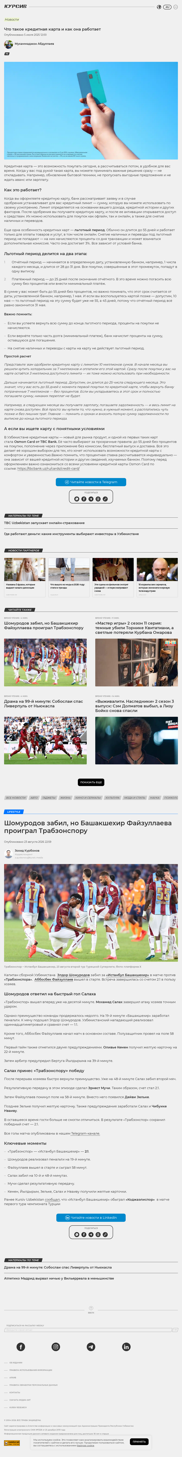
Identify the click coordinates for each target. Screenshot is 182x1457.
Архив (12, 1378)
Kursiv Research (18, 1408)
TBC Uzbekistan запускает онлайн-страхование (44, 523)
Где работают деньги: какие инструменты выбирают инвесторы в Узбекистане (71, 534)
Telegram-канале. (85, 1133)
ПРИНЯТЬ (139, 1441)
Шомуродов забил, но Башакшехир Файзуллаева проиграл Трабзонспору (44, 625)
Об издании (15, 1363)
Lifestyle (14, 811)
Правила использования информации (30, 1370)
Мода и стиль (135, 797)
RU (167, 7)
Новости (12, 19)
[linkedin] (126, 1347)
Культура (112, 797)
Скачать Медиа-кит (20, 1400)
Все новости (16, 797)
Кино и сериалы (88, 797)
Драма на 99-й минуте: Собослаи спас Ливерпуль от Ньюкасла (43, 703)
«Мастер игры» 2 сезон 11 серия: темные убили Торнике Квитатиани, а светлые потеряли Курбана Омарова (134, 628)
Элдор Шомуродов (73, 975)
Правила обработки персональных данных (33, 1385)
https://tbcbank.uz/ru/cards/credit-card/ (48, 469)
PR (7, 54)
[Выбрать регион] (159, 7)
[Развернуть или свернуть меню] (175, 7)
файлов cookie (85, 1445)
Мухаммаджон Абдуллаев (34, 43)
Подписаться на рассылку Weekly (25, 1326)
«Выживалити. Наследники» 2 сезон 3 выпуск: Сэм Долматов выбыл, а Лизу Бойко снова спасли (134, 706)
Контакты (14, 1393)
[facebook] (21, 1347)
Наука (155, 797)
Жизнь (65, 797)
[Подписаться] (175, 1330)
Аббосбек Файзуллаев (53, 979)
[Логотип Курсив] (15, 6)
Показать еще (91, 782)
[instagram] (56, 1347)
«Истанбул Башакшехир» (127, 975)
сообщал (52, 1200)
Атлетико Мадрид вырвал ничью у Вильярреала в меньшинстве (59, 1278)
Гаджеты (49, 797)
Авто (34, 797)
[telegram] (91, 1347)
